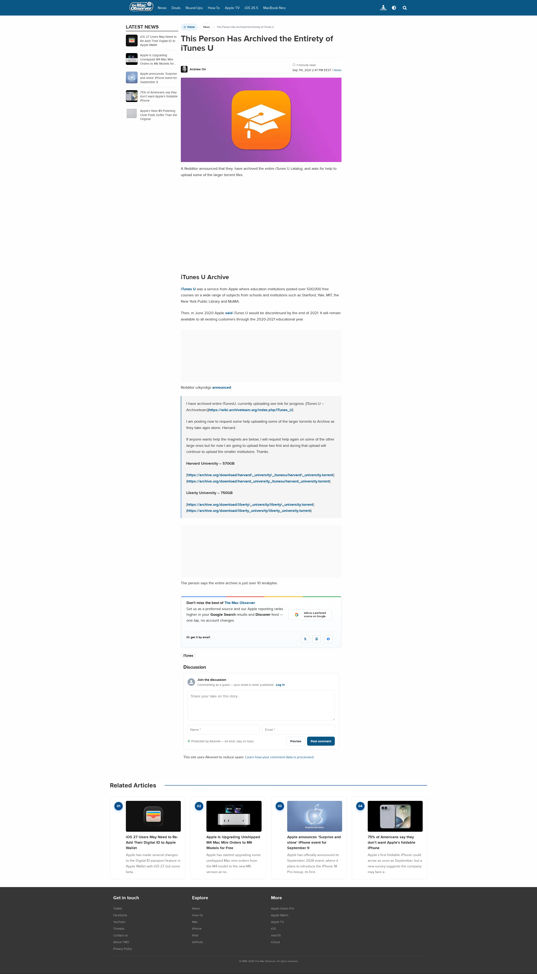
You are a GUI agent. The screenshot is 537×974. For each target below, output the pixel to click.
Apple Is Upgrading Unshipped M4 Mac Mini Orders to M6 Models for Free (233, 842)
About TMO (121, 942)
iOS (273, 928)
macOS (276, 935)
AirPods (197, 942)
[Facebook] (328, 639)
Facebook (120, 915)
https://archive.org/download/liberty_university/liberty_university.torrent (249, 510)
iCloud (275, 942)
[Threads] (317, 639)
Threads (119, 928)
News (162, 7)
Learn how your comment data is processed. (279, 757)
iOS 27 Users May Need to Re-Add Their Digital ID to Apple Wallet (152, 842)
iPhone (197, 928)
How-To (214, 7)
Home (191, 27)
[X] (305, 639)
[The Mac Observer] (141, 8)
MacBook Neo (274, 7)
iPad (195, 935)
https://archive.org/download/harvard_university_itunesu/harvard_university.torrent (258, 481)
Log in (280, 684)
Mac (195, 921)
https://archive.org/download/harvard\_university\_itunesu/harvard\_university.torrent (260, 475)
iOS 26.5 (251, 7)
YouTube (119, 921)
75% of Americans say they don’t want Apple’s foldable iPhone (391, 842)
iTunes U (188, 289)
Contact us (120, 935)
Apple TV (232, 7)
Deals (176, 7)
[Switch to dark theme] (394, 7)
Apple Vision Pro (282, 908)
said (229, 313)
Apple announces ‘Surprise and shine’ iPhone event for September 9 (314, 842)
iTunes (188, 655)
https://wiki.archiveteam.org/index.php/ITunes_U (250, 410)
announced (221, 387)
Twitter (117, 908)
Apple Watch (279, 915)
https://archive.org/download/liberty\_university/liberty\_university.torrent (250, 504)
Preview (295, 741)
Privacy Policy (122, 948)
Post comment (321, 741)
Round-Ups (194, 7)
